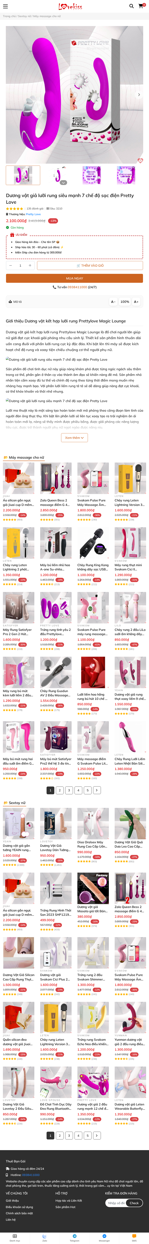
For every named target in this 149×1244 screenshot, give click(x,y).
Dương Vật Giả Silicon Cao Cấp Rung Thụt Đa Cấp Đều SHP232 (18, 979)
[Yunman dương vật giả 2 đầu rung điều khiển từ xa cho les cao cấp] (130, 1017)
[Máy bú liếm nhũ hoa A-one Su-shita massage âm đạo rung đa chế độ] (56, 543)
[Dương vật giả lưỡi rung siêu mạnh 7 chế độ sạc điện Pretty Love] (74, 95)
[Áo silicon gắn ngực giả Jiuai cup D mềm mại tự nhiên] (18, 478)
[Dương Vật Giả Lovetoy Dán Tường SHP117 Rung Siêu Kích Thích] (56, 823)
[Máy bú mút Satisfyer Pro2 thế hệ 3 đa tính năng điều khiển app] (56, 737)
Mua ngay (74, 278)
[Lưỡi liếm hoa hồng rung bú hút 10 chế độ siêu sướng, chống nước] (93, 672)
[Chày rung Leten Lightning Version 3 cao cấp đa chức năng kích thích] (130, 478)
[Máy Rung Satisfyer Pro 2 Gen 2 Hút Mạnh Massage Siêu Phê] (18, 607)
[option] (23, 175)
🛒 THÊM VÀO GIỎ (90, 265)
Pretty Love (33, 214)
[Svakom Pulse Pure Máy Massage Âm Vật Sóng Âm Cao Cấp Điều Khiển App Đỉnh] (93, 478)
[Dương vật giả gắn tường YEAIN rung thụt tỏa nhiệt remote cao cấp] (18, 823)
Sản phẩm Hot (65, 1207)
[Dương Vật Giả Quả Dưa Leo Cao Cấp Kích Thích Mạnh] (130, 823)
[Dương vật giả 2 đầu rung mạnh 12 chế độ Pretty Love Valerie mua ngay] (93, 1082)
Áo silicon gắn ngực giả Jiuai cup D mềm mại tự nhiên (17, 504)
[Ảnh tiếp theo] (63, 182)
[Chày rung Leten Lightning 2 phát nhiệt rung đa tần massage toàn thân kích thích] (18, 543)
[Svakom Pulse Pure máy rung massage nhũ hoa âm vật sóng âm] (93, 607)
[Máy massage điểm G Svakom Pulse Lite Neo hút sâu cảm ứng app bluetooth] (93, 737)
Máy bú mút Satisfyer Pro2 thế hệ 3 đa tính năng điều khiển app (55, 763)
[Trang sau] (97, 790)
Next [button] (139, 95)
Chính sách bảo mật (19, 1213)
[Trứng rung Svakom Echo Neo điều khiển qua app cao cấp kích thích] (93, 1017)
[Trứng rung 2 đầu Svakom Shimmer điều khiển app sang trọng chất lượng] (93, 953)
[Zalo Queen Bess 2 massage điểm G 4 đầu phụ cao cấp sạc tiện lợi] (56, 478)
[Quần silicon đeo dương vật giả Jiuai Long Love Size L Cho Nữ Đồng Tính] (18, 1017)
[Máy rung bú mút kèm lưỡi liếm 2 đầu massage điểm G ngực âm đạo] (18, 672)
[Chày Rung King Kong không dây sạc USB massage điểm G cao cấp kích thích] (93, 543)
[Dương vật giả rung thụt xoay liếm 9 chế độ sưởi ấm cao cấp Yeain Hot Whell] (130, 672)
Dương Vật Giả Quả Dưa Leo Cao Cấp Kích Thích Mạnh (129, 846)
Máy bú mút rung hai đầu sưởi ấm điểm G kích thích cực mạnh (18, 763)
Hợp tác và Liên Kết (68, 1200)
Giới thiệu (12, 1200)
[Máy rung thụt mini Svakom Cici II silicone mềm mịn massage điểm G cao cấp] (130, 543)
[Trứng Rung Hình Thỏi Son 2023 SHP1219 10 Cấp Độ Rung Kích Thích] (56, 888)
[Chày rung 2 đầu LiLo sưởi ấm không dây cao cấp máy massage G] (130, 607)
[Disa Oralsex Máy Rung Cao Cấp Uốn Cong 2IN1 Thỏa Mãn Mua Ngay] (93, 823)
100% (124, 302)
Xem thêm (73, 438)
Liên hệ (11, 1219)
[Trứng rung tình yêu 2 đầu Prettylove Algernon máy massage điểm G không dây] (56, 607)
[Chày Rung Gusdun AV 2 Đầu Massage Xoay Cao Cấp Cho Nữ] (56, 672)
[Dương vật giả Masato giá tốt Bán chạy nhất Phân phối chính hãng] (93, 888)
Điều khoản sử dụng (19, 1207)
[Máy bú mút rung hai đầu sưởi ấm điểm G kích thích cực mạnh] (18, 737)
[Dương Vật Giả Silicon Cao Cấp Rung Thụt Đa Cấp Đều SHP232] (18, 953)
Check (134, 1203)
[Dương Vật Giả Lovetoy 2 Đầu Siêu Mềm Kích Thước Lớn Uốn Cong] (18, 1082)
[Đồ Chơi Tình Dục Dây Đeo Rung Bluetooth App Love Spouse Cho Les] (56, 1082)
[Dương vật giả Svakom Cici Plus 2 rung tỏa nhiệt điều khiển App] (56, 953)
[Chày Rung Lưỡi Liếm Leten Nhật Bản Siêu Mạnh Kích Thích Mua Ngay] (130, 737)
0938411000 (78, 287)
